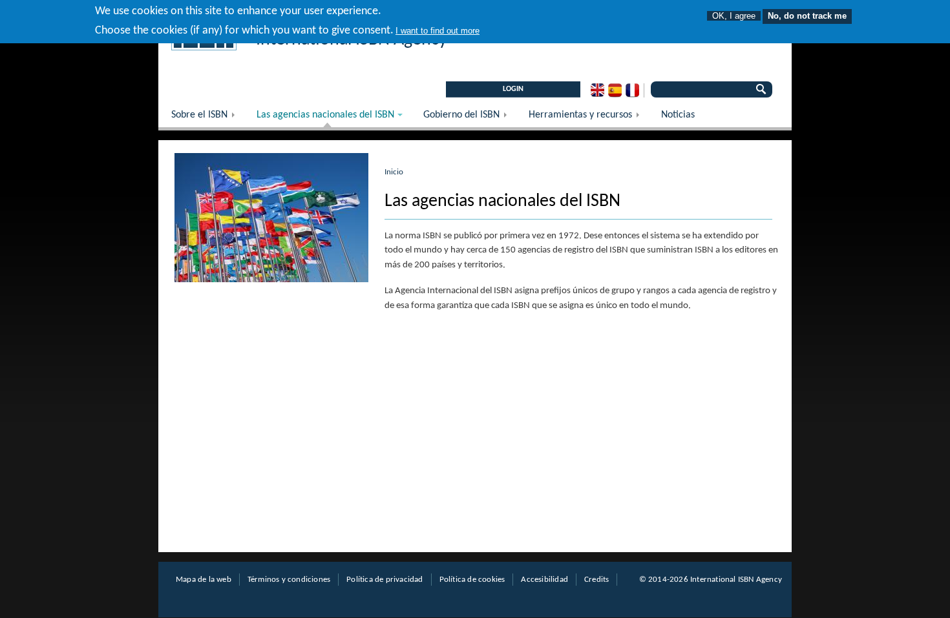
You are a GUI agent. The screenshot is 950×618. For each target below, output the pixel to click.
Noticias (678, 115)
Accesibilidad (544, 579)
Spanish (615, 90)
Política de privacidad (384, 579)
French (632, 90)
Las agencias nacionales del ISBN (319, 118)
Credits (596, 579)
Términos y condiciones (289, 579)
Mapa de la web (203, 579)
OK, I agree (733, 16)
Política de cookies (472, 579)
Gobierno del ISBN (469, 118)
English (597, 90)
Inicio (394, 172)
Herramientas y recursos (588, 118)
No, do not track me (807, 16)
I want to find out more (438, 31)
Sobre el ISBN (207, 118)
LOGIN (513, 89)
